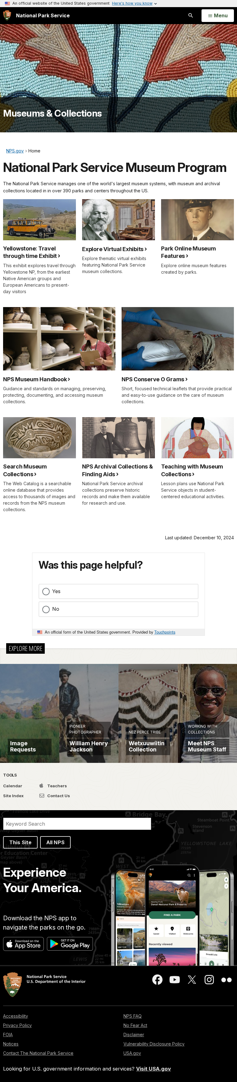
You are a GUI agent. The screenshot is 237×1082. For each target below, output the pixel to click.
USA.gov (132, 1053)
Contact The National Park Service (38, 1053)
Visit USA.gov (153, 1069)
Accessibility (15, 1016)
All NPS (55, 842)
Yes (56, 591)
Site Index (13, 795)
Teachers (56, 785)
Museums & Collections (52, 113)
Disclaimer (133, 1034)
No (55, 609)
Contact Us (58, 795)
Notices (11, 1043)
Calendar (12, 785)
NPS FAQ (132, 1016)
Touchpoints (164, 632)
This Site (20, 842)
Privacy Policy (17, 1025)
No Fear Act (135, 1025)
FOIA (8, 1034)
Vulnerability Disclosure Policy (154, 1043)
